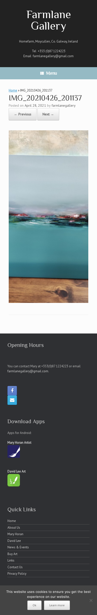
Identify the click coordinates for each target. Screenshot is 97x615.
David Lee (14, 541)
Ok (34, 605)
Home (13, 90)
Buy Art (12, 554)
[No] (90, 600)
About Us (13, 527)
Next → (48, 114)
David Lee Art (16, 471)
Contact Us (15, 567)
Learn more (57, 605)
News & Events (18, 547)
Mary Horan (15, 534)
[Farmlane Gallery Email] (12, 400)
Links (10, 560)
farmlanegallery (63, 105)
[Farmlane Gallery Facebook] (12, 390)
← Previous (22, 114)
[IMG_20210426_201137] (48, 301)
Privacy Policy (16, 573)
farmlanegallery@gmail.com (53, 56)
